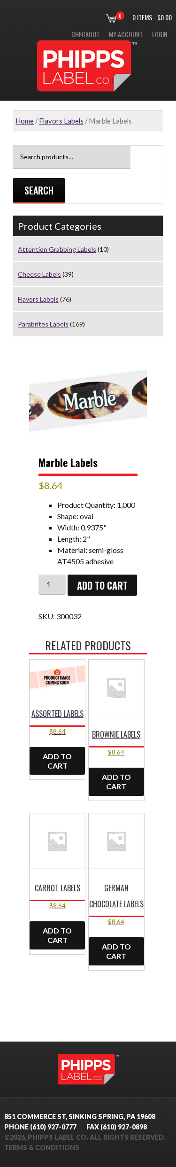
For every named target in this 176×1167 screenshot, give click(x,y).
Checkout (85, 34)
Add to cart (102, 585)
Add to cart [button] (57, 761)
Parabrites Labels (43, 324)
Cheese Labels (39, 274)
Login (159, 34)
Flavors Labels (61, 121)
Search (39, 190)
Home (24, 121)
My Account (126, 34)
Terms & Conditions (41, 1147)
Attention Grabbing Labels (57, 249)
